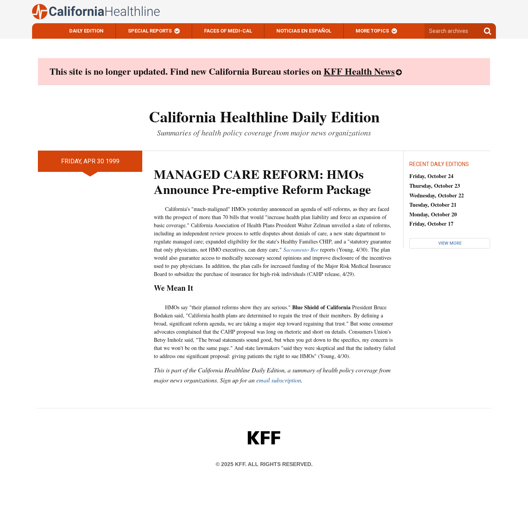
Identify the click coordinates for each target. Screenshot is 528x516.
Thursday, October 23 (434, 186)
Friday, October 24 (431, 176)
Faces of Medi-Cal (228, 31)
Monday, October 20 (433, 214)
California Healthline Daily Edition (264, 116)
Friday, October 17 (431, 223)
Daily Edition (86, 31)
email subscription (278, 380)
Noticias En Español (303, 31)
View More (450, 243)
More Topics (372, 31)
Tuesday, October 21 (432, 205)
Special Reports (150, 31)
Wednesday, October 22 (436, 195)
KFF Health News (359, 71)
